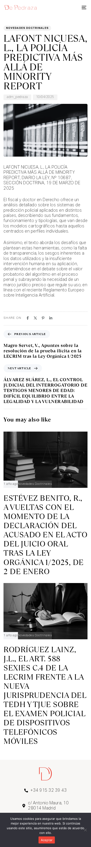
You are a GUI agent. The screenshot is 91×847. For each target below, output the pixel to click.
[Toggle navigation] (72, 7)
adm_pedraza (17, 97)
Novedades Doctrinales (27, 28)
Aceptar (47, 840)
